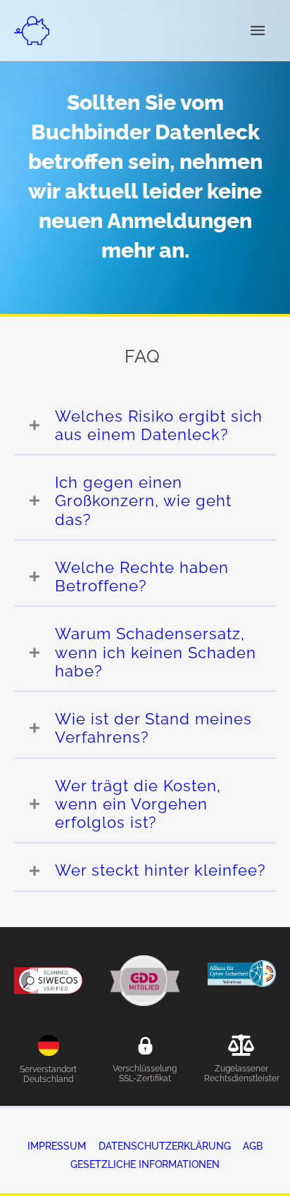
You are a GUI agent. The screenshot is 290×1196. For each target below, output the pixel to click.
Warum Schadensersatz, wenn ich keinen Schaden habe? (155, 652)
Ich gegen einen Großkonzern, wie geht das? (143, 501)
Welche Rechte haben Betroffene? (142, 576)
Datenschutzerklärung (165, 1146)
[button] (145, 426)
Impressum (56, 1146)
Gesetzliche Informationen (145, 1164)
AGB (253, 1146)
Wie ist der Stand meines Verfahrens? (153, 728)
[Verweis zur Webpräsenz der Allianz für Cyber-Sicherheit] (242, 972)
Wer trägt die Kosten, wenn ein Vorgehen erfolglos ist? (138, 804)
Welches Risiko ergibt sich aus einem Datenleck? (159, 425)
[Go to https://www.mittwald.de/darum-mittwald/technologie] (48, 1063)
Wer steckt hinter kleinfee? (160, 870)
